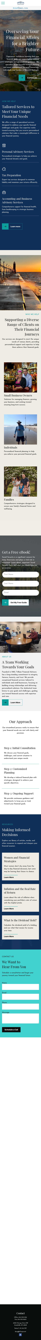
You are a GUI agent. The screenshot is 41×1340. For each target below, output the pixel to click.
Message (5, 1012)
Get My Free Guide (19, 602)
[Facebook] (20, 1334)
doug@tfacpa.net (20, 1331)
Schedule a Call (11, 1030)
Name (4, 983)
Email (4, 993)
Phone (4, 1003)
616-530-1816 (23, 1317)
